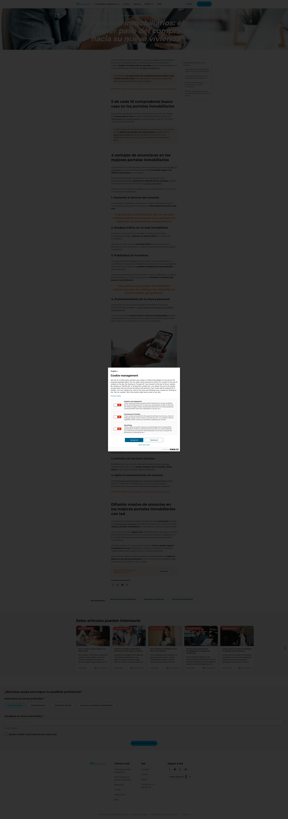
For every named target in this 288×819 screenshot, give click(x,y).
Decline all (154, 440)
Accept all (134, 440)
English (114, 371)
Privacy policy (116, 396)
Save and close (144, 445)
